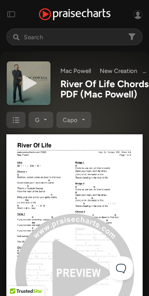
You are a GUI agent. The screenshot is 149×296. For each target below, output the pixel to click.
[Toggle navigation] (11, 14)
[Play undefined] (28, 83)
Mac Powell (75, 70)
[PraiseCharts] (74, 14)
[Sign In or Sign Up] (138, 14)
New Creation (118, 70)
